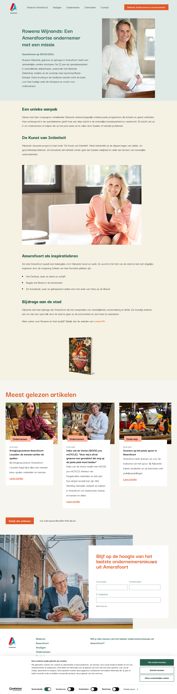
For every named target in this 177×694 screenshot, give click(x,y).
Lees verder (16, 478)
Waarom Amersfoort (37, 7)
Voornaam (101, 581)
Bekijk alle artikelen (20, 521)
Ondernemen (73, 7)
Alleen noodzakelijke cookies (157, 678)
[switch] (70, 689)
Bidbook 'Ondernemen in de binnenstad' (146, 7)
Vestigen (57, 7)
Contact (105, 7)
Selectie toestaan (157, 670)
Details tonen (129, 689)
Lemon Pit (99, 321)
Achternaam (135, 581)
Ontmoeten (90, 7)
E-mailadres (102, 594)
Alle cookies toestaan (157, 662)
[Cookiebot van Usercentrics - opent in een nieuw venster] (15, 689)
